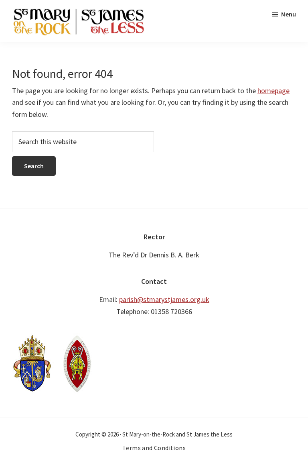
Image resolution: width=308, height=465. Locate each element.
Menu (288, 14)
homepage (273, 90)
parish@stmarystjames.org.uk (164, 299)
